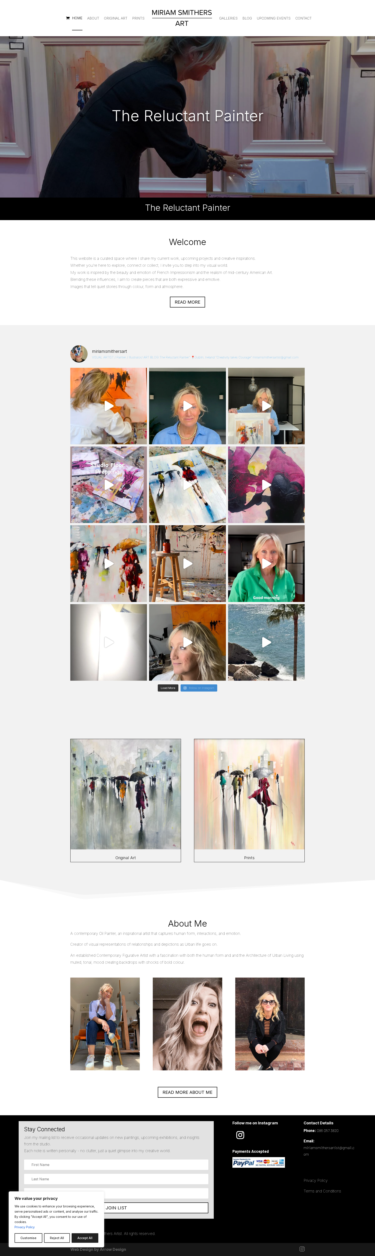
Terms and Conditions (322, 1191)
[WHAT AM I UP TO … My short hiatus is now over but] (187, 642)
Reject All (57, 1238)
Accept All (84, 1238)
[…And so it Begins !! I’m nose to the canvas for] (187, 406)
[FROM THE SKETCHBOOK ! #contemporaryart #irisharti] (108, 642)
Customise (28, 1238)
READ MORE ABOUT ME (187, 1092)
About (93, 18)
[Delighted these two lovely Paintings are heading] (108, 563)
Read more (187, 302)
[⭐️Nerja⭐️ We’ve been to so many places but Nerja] (266, 642)
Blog (247, 18)
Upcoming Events (274, 18)
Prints (138, 18)
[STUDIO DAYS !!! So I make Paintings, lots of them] (187, 563)
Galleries (228, 18)
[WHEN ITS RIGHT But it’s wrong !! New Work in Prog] (108, 406)
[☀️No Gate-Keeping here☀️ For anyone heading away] (266, 563)
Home (77, 18)
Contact (303, 18)
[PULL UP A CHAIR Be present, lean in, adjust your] (266, 484)
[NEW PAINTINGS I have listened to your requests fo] (187, 484)
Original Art (115, 18)
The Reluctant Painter (187, 115)
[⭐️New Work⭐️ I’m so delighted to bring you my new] (266, 406)
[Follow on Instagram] (240, 1135)
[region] (56, 1219)
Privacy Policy (25, 1227)
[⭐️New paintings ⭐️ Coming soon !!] (108, 484)
